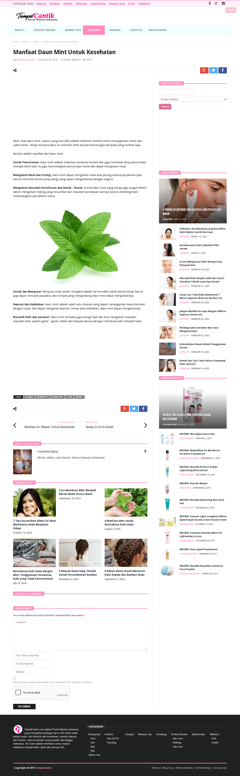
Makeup (177, 742)
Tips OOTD (113, 738)
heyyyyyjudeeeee (189, 554)
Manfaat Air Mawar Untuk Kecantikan (49, 425)
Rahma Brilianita (189, 458)
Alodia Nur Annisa (190, 573)
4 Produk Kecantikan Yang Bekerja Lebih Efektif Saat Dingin (192, 212)
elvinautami (169, 425)
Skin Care (178, 746)
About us (167, 767)
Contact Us (220, 767)
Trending (111, 742)
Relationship (198, 734)
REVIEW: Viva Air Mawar (194, 483)
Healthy (58, 397)
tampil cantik (118, 3)
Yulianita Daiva (25, 59)
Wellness (145, 3)
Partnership (202, 767)
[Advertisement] (80, 108)
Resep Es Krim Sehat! (99, 425)
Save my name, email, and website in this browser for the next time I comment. (52, 682)
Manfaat (82, 3)
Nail (93, 746)
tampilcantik (43, 767)
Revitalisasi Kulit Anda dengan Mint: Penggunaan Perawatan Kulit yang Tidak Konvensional (33, 575)
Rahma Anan (187, 524)
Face (93, 738)
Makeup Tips (145, 734)
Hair (93, 742)
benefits (43, 397)
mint (79, 397)
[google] (204, 70)
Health (69, 3)
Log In (231, 10)
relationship (99, 3)
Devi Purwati (187, 438)
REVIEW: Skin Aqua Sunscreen (197, 434)
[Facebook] (209, 3)
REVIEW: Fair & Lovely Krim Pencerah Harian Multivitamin (187, 417)
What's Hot (94, 755)
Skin (93, 750)
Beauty (42, 3)
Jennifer (167, 219)
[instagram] (223, 3)
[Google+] (216, 3)
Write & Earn (184, 767)
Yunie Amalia (187, 541)
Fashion (55, 3)
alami (29, 397)
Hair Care (178, 738)
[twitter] (213, 70)
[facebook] (222, 70)
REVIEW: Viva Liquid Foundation (199, 549)
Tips (132, 3)
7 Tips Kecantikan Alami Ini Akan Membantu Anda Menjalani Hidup (34, 524)
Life (69, 397)
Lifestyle (129, 734)
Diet (214, 738)
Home (16, 42)
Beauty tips (94, 734)
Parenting (161, 734)
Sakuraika (185, 488)
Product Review (179, 734)
